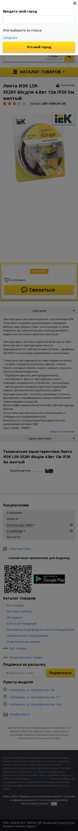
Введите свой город (20, 11)
